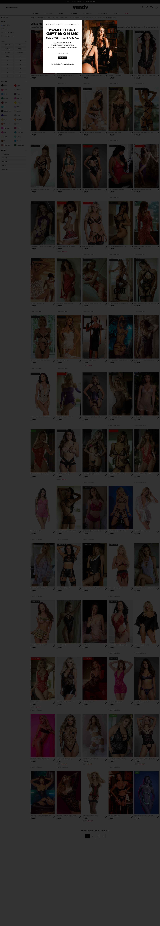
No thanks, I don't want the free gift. (62, 64)
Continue (62, 58)
